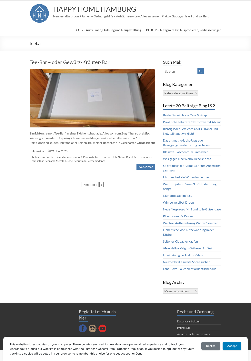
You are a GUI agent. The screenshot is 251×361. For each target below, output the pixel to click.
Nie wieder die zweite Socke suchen (186, 262)
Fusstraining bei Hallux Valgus (183, 255)
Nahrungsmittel (45, 157)
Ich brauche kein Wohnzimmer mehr (187, 177)
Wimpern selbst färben (178, 202)
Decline (211, 345)
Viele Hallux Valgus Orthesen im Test (187, 248)
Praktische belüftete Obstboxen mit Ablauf (192, 122)
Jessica (39, 151)
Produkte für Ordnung (96, 157)
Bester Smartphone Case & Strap (185, 115)
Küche (69, 160)
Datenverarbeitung (188, 321)
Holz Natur (118, 157)
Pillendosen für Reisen (178, 216)
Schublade (80, 160)
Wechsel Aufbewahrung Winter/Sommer (190, 223)
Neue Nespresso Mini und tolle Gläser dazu (192, 209)
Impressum (184, 327)
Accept (232, 345)
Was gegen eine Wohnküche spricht (187, 159)
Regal (129, 157)
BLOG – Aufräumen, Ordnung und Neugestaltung (108, 30)
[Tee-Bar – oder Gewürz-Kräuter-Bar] (92, 70)
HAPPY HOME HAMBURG (94, 9)
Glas (58, 157)
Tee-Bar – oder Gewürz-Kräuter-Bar (69, 62)
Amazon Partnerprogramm (193, 334)
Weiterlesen (145, 166)
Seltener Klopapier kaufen (180, 241)
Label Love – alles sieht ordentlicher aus (189, 269)
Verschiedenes (96, 160)
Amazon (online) (72, 157)
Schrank (50, 160)
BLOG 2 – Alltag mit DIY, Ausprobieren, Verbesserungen (183, 30)
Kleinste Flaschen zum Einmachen (185, 152)
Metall (60, 160)
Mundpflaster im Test (177, 195)
